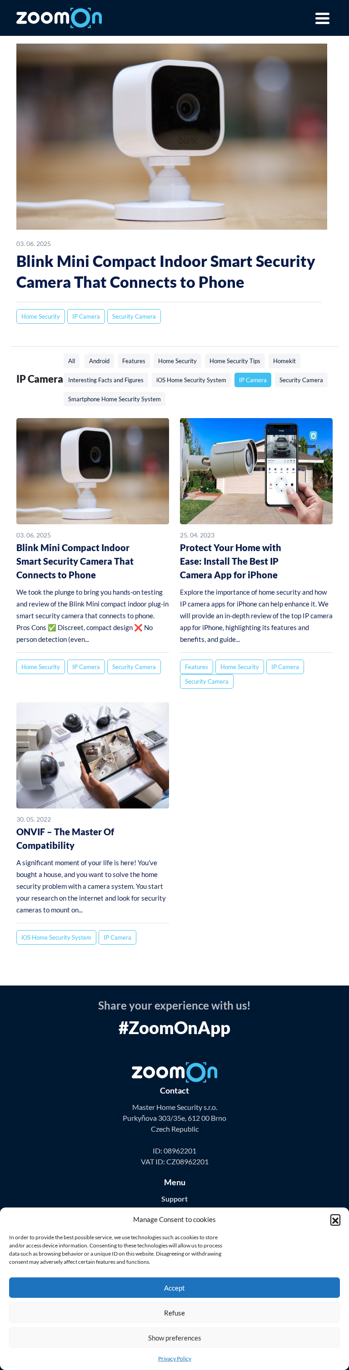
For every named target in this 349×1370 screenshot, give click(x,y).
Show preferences (174, 1338)
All (71, 361)
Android (99, 361)
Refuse (174, 1313)
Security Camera (134, 316)
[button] (335, 1219)
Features (133, 361)
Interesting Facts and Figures (106, 380)
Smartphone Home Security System (114, 399)
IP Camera (86, 316)
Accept (174, 1288)
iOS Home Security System (191, 380)
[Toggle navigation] (321, 18)
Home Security (40, 316)
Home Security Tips (234, 361)
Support (174, 1198)
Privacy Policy (174, 1358)
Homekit (284, 361)
